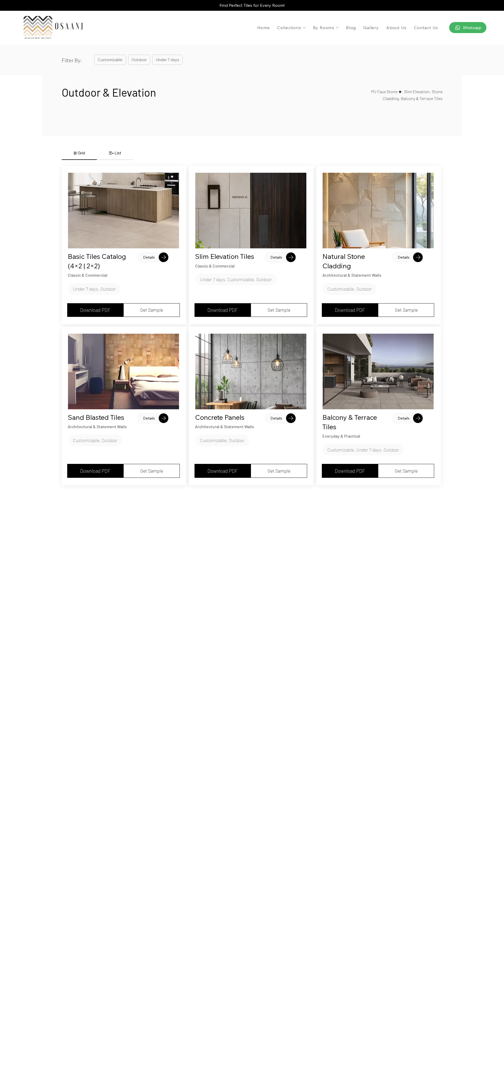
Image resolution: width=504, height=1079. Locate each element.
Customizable (110, 59)
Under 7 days (167, 59)
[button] (94, 289)
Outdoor (139, 59)
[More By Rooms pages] (337, 27)
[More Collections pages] (304, 27)
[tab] (79, 153)
